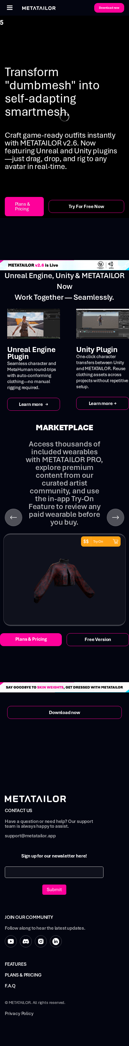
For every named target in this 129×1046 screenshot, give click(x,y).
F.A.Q (10, 985)
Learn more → (34, 404)
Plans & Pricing (22, 206)
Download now (109, 8)
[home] (37, 7)
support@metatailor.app (30, 836)
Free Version (98, 639)
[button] (9, 8)
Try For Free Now (86, 207)
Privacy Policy (19, 1013)
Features (15, 964)
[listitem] (64, 579)
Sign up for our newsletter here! (54, 856)
